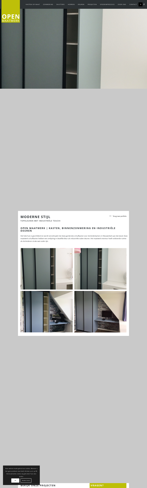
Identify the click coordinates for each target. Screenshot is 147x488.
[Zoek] (140, 4)
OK (15, 480)
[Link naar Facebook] (144, 4)
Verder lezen (26, 480)
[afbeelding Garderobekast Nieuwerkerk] (47, 269)
